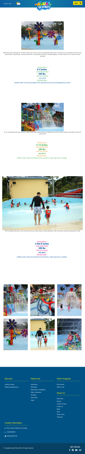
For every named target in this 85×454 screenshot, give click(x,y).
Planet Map (34, 387)
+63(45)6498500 (10, 432)
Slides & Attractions (36, 392)
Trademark (60, 417)
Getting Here (34, 384)
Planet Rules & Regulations (38, 389)
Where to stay (60, 387)
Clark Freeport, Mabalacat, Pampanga (16, 428)
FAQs (58, 411)
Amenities (33, 395)
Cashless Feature (9, 384)
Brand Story (60, 398)
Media (58, 409)
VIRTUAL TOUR (7, 3)
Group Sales (34, 397)
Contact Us (60, 406)
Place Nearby (60, 384)
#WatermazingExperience (12, 387)
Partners (59, 401)
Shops (32, 400)
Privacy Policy (61, 414)
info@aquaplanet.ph (11, 436)
